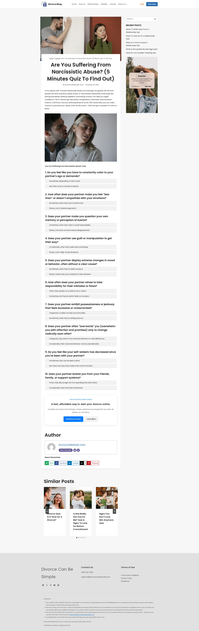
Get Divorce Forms (73, 419)
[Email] (74, 450)
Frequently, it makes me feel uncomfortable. (67, 313)
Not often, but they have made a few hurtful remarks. (71, 366)
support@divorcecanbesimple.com (95, 577)
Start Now (152, 4)
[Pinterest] (58, 585)
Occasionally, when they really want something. (68, 247)
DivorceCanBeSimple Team (74, 85)
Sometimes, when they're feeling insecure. (66, 318)
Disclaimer (125, 581)
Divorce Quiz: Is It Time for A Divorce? (54, 516)
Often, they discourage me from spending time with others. (73, 383)
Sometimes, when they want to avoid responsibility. (70, 225)
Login (142, 4)
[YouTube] (54, 585)
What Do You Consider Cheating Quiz (141, 53)
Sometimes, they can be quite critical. (64, 361)
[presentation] (55, 498)
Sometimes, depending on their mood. (64, 181)
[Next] (114, 511)
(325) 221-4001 (87, 572)
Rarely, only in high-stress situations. (64, 252)
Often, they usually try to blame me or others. (67, 291)
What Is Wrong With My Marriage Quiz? (142, 49)
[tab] (76, 537)
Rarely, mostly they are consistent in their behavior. (70, 274)
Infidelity (104, 4)
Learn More (91, 419)
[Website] (78, 450)
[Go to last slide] (47, 511)
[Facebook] (43, 585)
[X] (47, 585)
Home (74, 4)
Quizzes (113, 4)
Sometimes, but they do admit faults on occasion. (69, 296)
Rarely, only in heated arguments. (62, 208)
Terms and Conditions (130, 575)
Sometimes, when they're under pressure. (66, 269)
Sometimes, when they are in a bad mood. (66, 203)
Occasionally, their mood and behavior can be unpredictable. (74, 344)
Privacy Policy (126, 578)
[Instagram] (50, 585)
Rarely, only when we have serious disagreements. (69, 230)
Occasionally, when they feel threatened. (66, 388)
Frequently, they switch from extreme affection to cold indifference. (77, 339)
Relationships (93, 4)
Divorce (82, 4)
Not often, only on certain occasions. (64, 186)
